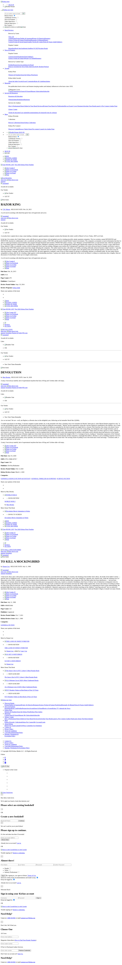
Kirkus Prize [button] (8, 710)
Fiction (18, 38)
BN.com (24, 333)
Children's (59, 42)
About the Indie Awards (15, 81)
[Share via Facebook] (11, 169)
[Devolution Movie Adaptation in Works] (17, 511)
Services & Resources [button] (11, 93)
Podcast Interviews (10, 23)
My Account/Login (39, 722)
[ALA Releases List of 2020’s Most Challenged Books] (22, 680)
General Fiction (13, 56)
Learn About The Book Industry (83, 719)
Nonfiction (27, 40)
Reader (7, 868)
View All (11, 37)
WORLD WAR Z (10, 501)
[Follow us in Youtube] (5, 763)
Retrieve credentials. (19, 853)
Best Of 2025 (34, 48)
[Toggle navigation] (1, 10)
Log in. (19, 843)
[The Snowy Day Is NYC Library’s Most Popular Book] (22, 670)
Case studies (24, 112)
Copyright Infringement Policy (14, 732)
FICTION (8, 326)
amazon (3, 181)
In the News (21, 66)
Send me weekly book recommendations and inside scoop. (18, 877)
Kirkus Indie (16, 288)
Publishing (20, 99)
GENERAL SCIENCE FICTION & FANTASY (15, 478)
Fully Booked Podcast (42, 66)
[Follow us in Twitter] (5, 759)
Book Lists (14, 708)
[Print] (7, 175)
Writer (7, 870)
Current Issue (12, 91)
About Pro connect (34, 129)
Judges (48, 81)
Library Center (12, 109)
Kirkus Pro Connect (28, 722)
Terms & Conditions (11, 731)
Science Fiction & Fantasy (16, 40)
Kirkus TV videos (57, 708)
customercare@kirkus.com (28, 918)
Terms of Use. (31, 875)
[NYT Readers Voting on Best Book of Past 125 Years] (21, 690)
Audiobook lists (25, 48)
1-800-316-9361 (11, 918)
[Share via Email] (10, 173)
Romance (47, 38)
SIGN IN (11, 5)
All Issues (28, 91)
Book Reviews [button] (9, 30)
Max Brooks (7, 377)
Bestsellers (11, 48)
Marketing (27, 99)
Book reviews (9, 15)
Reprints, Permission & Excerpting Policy (11, 735)
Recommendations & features (36, 112)
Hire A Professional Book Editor (18, 106)
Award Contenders (28, 81)
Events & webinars (51, 112)
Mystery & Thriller (30, 58)
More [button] (6, 114)
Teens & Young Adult (49, 42)
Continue (21, 821)
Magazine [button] (7, 83)
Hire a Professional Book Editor (14, 719)
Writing (10, 99)
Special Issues (20, 91)
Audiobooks (12, 38)
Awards (22, 65)
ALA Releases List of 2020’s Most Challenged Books (21, 687)
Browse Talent (23, 129)
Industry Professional (11, 872)
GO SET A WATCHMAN (13, 661)
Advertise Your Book (89, 106)
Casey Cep (23, 651)
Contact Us (8, 741)
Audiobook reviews (11, 17)
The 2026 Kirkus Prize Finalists (24, 164)
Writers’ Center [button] (9, 717)
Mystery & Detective (38, 38)
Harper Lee (6, 566)
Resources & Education (15, 96)
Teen (25, 56)
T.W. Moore (6, 209)
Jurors (36, 75)
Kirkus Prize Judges (36, 712)
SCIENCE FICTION (63, 478)
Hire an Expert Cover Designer (73, 106)
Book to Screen (13, 66)
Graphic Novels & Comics (35, 42)
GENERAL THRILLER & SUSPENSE (43, 478)
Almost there (5, 840)
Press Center (26, 725)
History (46, 40)
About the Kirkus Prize (27, 75)
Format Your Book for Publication (54, 106)
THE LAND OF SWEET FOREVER (16, 648)
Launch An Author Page (47, 129)
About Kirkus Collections (28, 122)
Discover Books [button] (9, 703)
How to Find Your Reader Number (25, 940)
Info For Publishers (36, 725)
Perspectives (16, 65)
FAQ (21, 725)
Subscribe (46, 91)
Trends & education (14, 112)
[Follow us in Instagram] (5, 761)
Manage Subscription (37, 91)
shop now (4, 180)
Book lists (18, 48)
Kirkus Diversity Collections (13, 722)
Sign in (3, 875)
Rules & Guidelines (40, 81)
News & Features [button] (10, 50)
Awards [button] (7, 68)
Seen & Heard (29, 65)
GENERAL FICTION (7, 625)
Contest (17, 725)
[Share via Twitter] (10, 171)
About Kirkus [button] (9, 724)
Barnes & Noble (17, 333)
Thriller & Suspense (26, 38)
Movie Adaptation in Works (16, 518)
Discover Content (13, 129)
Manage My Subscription (26, 715)
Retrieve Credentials (24, 950)
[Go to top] (5, 766)
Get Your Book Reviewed (36, 106)
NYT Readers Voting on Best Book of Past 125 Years (21, 697)
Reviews (7, 324)
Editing (15, 99)
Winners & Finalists (14, 75)
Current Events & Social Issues (17, 42)
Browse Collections (14, 122)
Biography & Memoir (37, 40)
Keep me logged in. (7, 879)
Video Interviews (10, 21)
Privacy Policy (9, 729)
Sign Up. (20, 954)
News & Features (10, 19)
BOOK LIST (10, 164)
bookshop (9, 333)
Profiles (10, 65)
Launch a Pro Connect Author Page (63, 719)
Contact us (8, 727)
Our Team (12, 725)
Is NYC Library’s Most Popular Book (21, 677)
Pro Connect (8, 25)
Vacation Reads (43, 48)
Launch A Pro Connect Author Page (106, 106)
